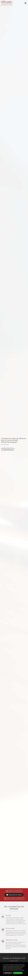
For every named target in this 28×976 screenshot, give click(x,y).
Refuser (8, 973)
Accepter (19, 973)
